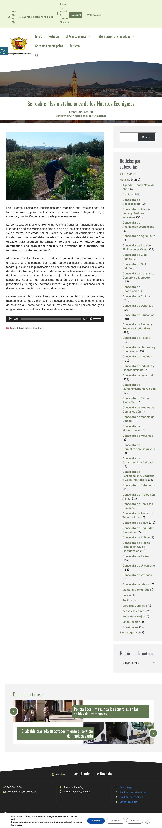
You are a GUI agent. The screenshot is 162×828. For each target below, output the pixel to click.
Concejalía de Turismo (136, 556)
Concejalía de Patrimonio (138, 485)
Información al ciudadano (114, 36)
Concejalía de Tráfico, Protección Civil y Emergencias (136, 546)
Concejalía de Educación (138, 315)
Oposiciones (130, 627)
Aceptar (96, 820)
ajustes (18, 825)
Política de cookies (131, 797)
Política (127, 600)
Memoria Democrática (136, 589)
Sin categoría (128, 632)
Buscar (146, 137)
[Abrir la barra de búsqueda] (37, 55)
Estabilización (131, 621)
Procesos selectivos (133, 611)
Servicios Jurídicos (134, 605)
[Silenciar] (91, 318)
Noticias (54, 36)
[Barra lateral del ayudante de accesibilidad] (4, 51)
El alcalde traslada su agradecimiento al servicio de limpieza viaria (57, 733)
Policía (126, 595)
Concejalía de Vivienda (137, 575)
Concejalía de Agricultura (138, 236)
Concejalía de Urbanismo (138, 565)
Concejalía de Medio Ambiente (87, 115)
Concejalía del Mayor (136, 584)
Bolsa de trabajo (132, 616)
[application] (55, 319)
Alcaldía (127, 194)
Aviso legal (126, 787)
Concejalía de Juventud (137, 375)
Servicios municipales (49, 45)
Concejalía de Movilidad (137, 435)
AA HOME (126, 174)
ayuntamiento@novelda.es (37, 16)
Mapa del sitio (128, 801)
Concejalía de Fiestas (136, 337)
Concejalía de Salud (135, 522)
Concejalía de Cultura (136, 296)
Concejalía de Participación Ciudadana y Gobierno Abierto (138, 475)
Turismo (74, 45)
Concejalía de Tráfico (136, 537)
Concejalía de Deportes (137, 305)
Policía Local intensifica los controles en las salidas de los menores (106, 711)
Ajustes (135, 820)
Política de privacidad (133, 792)
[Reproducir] (10, 318)
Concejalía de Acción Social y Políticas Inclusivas (136, 213)
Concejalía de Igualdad (137, 356)
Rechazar (115, 820)
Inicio (38, 36)
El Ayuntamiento (76, 36)
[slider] (97, 318)
